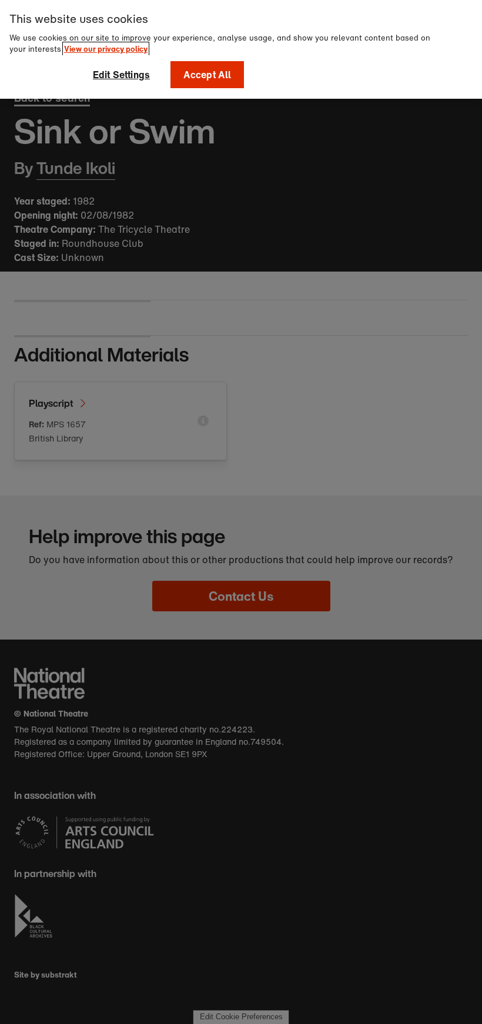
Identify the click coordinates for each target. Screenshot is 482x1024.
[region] (241, 49)
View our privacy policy (106, 49)
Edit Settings (121, 75)
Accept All (207, 75)
